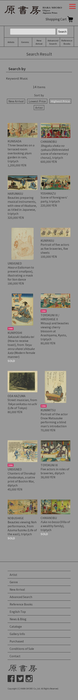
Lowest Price (37, 101)
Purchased (17, 641)
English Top (18, 612)
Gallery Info (17, 634)
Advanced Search (21, 597)
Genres (25, 42)
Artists (11, 42)
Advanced (53, 42)
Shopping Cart (56, 19)
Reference (66, 42)
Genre (14, 582)
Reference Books (21, 604)
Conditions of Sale (22, 649)
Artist (39, 108)
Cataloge (16, 626)
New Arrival (16, 101)
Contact (15, 656)
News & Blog (18, 619)
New (39, 42)
